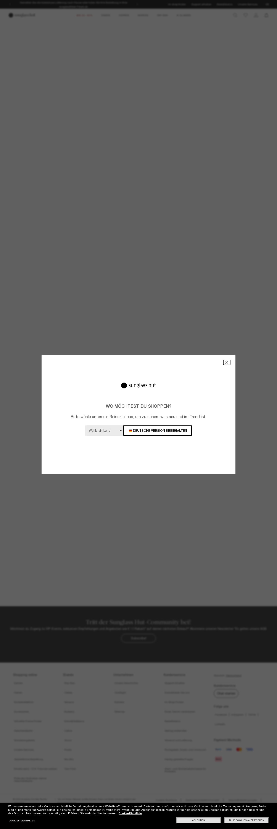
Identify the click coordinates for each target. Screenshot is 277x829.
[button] (226, 362)
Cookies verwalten (22, 820)
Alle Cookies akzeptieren (246, 820)
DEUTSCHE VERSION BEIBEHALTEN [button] (160, 430)
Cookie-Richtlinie (130, 813)
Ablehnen (198, 820)
